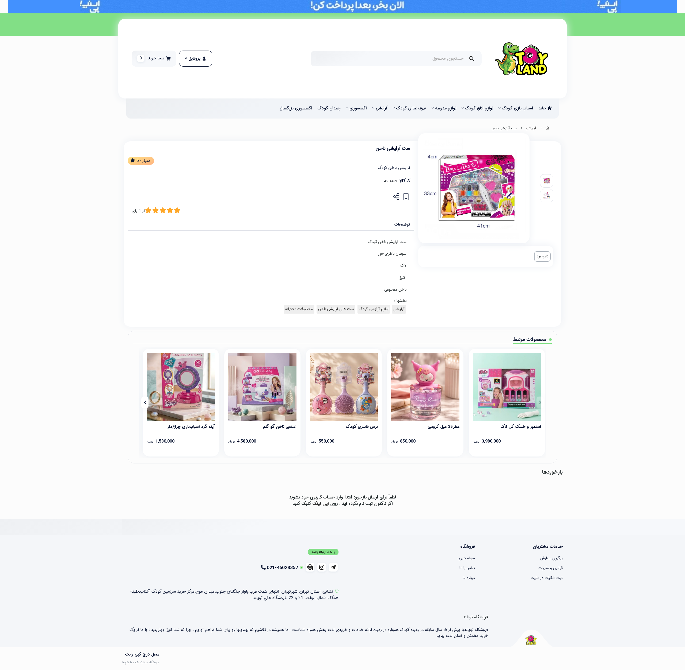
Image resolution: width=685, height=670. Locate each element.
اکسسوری (358, 108)
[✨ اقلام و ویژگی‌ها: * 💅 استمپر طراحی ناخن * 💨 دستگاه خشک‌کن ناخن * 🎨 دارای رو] (262, 387)
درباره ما (469, 578)
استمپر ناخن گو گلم (279, 427)
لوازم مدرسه (445, 108)
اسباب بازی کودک (517, 108)
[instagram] (321, 567)
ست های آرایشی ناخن (336, 309)
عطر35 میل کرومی (443, 427)
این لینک (320, 503)
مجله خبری (466, 558)
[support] (310, 567)
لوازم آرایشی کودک (374, 309)
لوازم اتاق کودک (479, 108)
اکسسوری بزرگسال (296, 108)
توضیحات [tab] (402, 224)
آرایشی (381, 108)
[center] (472, 58)
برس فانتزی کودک (362, 427)
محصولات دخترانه (299, 309)
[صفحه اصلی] (547, 128)
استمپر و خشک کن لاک (521, 427)
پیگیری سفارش (551, 558)
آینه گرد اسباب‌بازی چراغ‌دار (191, 427)
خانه (542, 108)
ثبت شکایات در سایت (547, 578)
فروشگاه (467, 546)
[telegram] (333, 567)
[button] (540, 402)
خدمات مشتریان (548, 546)
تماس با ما (467, 568)
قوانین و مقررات (550, 568)
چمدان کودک (329, 108)
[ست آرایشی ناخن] (531, 640)
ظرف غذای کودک (411, 108)
